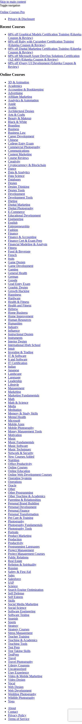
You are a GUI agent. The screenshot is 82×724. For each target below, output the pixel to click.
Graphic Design (18, 287)
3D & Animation (18, 82)
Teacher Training (18, 636)
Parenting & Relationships (24, 499)
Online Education (19, 471)
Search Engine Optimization (25, 589)
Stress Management (20, 633)
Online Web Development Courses (30, 474)
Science (13, 586)
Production (15, 539)
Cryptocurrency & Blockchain (27, 165)
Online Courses (17, 467)
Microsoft (14, 420)
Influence (14, 330)
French (12, 255)
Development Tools (20, 197)
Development (16, 194)
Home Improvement (20, 316)
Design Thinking (18, 186)
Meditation (14, 409)
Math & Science (18, 402)
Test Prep (14, 647)
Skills (11, 600)
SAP (11, 582)
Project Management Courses (26, 553)
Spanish (13, 618)
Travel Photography (20, 661)
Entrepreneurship (18, 226)
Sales (11, 575)
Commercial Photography (24, 147)
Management (16, 388)
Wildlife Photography (21, 697)
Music (12, 438)
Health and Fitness (19, 305)
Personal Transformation (23, 514)
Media (12, 406)
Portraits (13, 532)
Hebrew (13, 309)
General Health (17, 273)
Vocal (11, 683)
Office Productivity (20, 463)
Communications (18, 150)
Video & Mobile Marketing (25, 676)
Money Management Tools (25, 431)
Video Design (16, 679)
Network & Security (20, 453)
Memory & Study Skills (23, 413)
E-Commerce (16, 212)
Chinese (13, 140)
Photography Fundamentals (25, 525)
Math (11, 399)
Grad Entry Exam (19, 284)
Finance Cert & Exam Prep (25, 240)
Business (13, 129)
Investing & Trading (20, 352)
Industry (13, 327)
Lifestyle (13, 384)
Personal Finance (18, 510)
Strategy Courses (18, 629)
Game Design (16, 262)
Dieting (12, 201)
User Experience (18, 672)
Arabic (12, 107)
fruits (11, 258)
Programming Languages (24, 546)
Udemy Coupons (18, 665)
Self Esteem (15, 597)
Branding (14, 125)
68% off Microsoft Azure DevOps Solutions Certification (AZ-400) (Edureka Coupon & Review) (44, 57)
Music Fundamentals (21, 442)
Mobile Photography (21, 427)
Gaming (13, 269)
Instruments (15, 338)
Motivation (15, 435)
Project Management (21, 550)
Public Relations (18, 557)
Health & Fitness (18, 302)
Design (12, 183)
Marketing (14, 391)
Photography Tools (20, 528)
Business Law (17, 132)
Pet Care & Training (20, 517)
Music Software (18, 445)
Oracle (12, 485)
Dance (12, 168)
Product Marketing (19, 535)
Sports (12, 622)
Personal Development (22, 507)
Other (11, 489)
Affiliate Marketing (20, 96)
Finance (13, 233)
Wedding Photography (22, 694)
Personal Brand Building (23, 503)
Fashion (13, 230)
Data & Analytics (19, 172)
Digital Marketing (19, 204)
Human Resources (19, 320)
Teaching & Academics (22, 640)
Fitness (12, 248)
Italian (12, 366)
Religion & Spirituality (22, 564)
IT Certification (17, 363)
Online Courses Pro (12, 12)
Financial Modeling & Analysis (27, 244)
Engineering (15, 219)
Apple (12, 104)
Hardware (14, 298)
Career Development (21, 136)
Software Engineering (21, 611)
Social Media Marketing (23, 604)
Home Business (18, 312)
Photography (16, 521)
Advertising (15, 93)
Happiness (14, 294)
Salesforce (14, 579)
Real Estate (15, 561)
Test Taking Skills (19, 651)
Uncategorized (17, 669)
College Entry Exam (21, 143)
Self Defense (16, 593)
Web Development (19, 690)
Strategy (13, 625)
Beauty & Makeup (19, 118)
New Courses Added (21, 456)
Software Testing (18, 615)
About (12, 708)
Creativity (14, 161)
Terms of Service (18, 719)
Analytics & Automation (23, 100)
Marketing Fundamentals (23, 395)
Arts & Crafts (16, 114)
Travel (12, 658)
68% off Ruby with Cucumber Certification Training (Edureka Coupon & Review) (41, 43)
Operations (15, 481)
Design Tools (16, 190)
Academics (15, 86)
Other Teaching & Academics (26, 496)
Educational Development (24, 215)
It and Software (17, 359)
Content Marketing (20, 154)
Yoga (11, 701)
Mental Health (17, 417)
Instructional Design (20, 334)
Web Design (15, 687)
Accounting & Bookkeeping (26, 89)
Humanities (15, 323)
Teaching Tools (17, 643)
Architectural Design (21, 111)
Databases (14, 179)
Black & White (17, 122)
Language (14, 377)
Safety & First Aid (19, 571)
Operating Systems (20, 478)
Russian (13, 568)
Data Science (16, 176)
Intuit (11, 348)
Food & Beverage (19, 251)
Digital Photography (20, 208)
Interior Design (17, 341)
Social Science (17, 607)
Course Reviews (18, 158)
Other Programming (20, 492)
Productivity (15, 543)
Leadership (15, 381)
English (13, 222)
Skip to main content (13, 1)
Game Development (20, 266)
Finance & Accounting (22, 237)
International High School (24, 345)
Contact (13, 711)
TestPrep (13, 654)
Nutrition (13, 460)
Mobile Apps (16, 424)
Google (12, 280)
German (13, 276)
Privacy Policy (17, 715)
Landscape (14, 373)
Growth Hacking (18, 291)
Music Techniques (19, 449)
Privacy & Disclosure (21, 19)
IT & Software (17, 356)
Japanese (13, 370)
